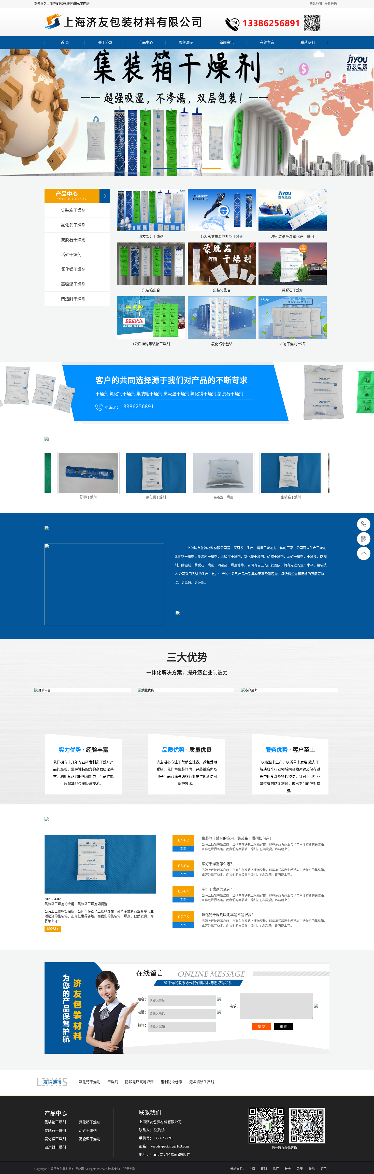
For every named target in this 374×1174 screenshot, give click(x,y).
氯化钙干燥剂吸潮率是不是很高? (227, 915)
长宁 (288, 1169)
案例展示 (186, 42)
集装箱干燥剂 (241, 497)
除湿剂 (308, 497)
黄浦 (264, 1169)
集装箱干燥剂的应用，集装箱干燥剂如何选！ (237, 838)
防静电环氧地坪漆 (139, 1082)
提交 (261, 1027)
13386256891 (364, 524)
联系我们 (307, 42)
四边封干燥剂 (55, 1147)
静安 (300, 1169)
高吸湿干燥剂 (173, 497)
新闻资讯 (227, 42)
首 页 (65, 42)
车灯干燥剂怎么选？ (218, 864)
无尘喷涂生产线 (201, 1082)
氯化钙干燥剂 (89, 1082)
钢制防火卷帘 (171, 1082)
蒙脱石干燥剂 (55, 1130)
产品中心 (146, 42)
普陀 (312, 1169)
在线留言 (267, 42)
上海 (252, 1169)
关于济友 (105, 42)
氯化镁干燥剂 (106, 497)
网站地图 (316, 4)
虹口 (324, 1169)
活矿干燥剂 (88, 1130)
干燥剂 (112, 1082)
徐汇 (276, 1169)
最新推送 (331, 4)
